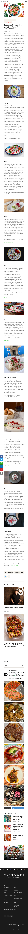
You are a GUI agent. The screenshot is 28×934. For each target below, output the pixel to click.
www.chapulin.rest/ (8, 242)
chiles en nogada (9, 572)
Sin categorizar (8, 22)
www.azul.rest (7, 297)
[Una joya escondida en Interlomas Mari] (0, 869)
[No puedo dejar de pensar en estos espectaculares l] (14, 775)
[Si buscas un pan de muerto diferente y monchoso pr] (14, 869)
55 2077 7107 (15, 565)
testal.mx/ (6, 340)
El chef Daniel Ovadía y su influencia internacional (13, 608)
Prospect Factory (18, 925)
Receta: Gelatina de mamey (18, 836)
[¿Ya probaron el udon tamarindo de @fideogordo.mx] (10, 869)
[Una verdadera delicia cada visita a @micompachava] (14, 754)
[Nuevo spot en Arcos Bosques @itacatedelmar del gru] (7, 869)
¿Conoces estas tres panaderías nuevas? (14, 855)
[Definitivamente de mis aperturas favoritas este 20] (14, 712)
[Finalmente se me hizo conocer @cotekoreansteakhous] (14, 795)
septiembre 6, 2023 (16, 831)
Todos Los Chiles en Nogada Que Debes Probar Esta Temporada (18, 827)
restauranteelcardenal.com (10, 465)
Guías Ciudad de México (10, 20)
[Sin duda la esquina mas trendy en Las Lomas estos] (14, 733)
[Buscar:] (14, 665)
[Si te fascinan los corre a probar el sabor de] (21, 869)
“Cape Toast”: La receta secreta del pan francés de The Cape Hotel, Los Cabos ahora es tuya (14, 644)
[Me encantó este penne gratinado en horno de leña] (24, 869)
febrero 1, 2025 (16, 821)
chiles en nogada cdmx (20, 572)
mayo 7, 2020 (6, 648)
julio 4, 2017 (6, 611)
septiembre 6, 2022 (16, 839)
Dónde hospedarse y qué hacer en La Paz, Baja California (18, 817)
